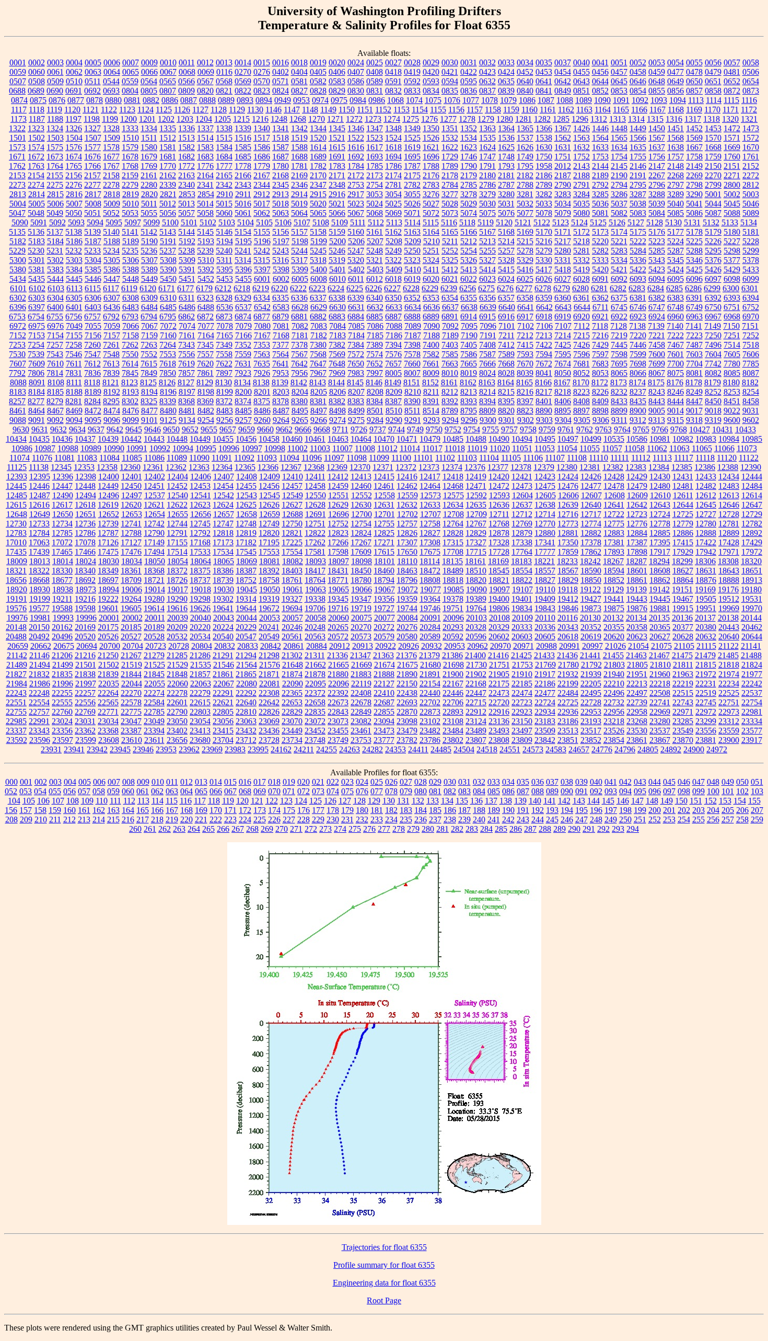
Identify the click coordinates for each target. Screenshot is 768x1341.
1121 (91, 109)
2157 (92, 175)
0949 (282, 100)
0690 (54, 90)
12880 (544, 533)
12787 (108, 533)
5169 (525, 231)
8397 (525, 401)
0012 (205, 62)
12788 (131, 533)
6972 (17, 326)
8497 (318, 410)
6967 (713, 316)
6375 (619, 297)
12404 (177, 476)
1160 (529, 109)
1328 (111, 128)
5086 (694, 213)
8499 (356, 410)
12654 (154, 514)
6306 (93, 297)
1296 (580, 118)
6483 (130, 307)
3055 (412, 194)
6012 (374, 278)
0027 (393, 62)
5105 (264, 222)
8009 (431, 373)
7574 (374, 354)
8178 (693, 382)
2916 (337, 194)
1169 (694, 109)
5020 (318, 203)
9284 (375, 420)
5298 (732, 250)
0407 (355, 71)
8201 (262, 391)
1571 (732, 137)
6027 (562, 278)
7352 (243, 344)
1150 (347, 109)
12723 (636, 514)
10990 (113, 448)
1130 (255, 109)
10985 (751, 438)
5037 (619, 203)
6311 (187, 297)
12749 (269, 523)
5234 (111, 250)
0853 (619, 90)
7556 (186, 354)
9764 (622, 429)
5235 (130, 250)
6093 (638, 278)
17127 (131, 542)
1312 (598, 118)
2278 (111, 184)
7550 (130, 354)
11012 (387, 448)
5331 (562, 260)
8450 (713, 401)
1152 (383, 109)
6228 (411, 288)
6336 (299, 297)
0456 (600, 71)
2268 (675, 175)
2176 (431, 175)
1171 (731, 109)
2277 (92, 184)
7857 (186, 373)
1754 (619, 156)
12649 (39, 514)
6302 (17, 297)
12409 (269, 476)
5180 (732, 231)
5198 (300, 241)
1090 (602, 100)
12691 (315, 514)
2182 (525, 175)
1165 (621, 109)
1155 (438, 109)
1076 (452, 100)
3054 (393, 194)
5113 (394, 222)
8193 (130, 391)
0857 (694, 90)
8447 (694, 401)
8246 (675, 391)
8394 (487, 401)
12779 (682, 523)
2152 (750, 166)
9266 (318, 420)
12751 (315, 523)
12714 (544, 514)
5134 (748, 222)
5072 (431, 213)
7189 (450, 335)
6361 (581, 297)
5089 (750, 213)
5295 (713, 250)
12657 (223, 514)
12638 (544, 504)
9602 (750, 420)
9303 (544, 420)
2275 (54, 184)
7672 (544, 363)
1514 (205, 137)
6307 (111, 297)
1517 (261, 137)
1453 (713, 128)
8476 (130, 410)
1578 (111, 147)
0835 (449, 90)
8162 (468, 382)
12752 (338, 523)
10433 (745, 429)
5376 (713, 260)
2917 (355, 194)
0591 (393, 81)
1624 (487, 147)
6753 (17, 316)
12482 (705, 486)
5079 (562, 213)
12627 (292, 504)
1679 (149, 156)
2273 (17, 184)
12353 (84, 467)
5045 (732, 203)
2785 (468, 184)
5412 (449, 269)
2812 (750, 184)
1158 (493, 109)
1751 (562, 156)
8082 (713, 373)
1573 (17, 147)
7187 (412, 335)
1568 (675, 137)
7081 (281, 326)
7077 (205, 326)
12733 (39, 523)
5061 (243, 213)
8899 (619, 410)
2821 (168, 194)
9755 (490, 429)
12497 (131, 495)
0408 (374, 71)
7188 (431, 335)
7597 (600, 354)
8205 (318, 391)
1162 (566, 109)
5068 (374, 213)
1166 (639, 109)
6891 (449, 316)
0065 (130, 71)
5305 (111, 260)
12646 (728, 504)
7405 (468, 344)
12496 (108, 495)
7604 (713, 354)
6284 (655, 288)
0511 (93, 81)
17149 (154, 542)
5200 (337, 241)
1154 (420, 109)
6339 (355, 297)
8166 (543, 382)
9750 (434, 429)
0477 (675, 71)
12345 (61, 467)
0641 (544, 81)
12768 (498, 523)
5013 (186, 203)
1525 (412, 137)
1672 (36, 156)
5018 (280, 203)
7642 (299, 363)
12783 (16, 533)
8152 (430, 382)
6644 (582, 307)
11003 (320, 448)
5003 (750, 194)
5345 (675, 260)
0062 (74, 71)
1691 (337, 156)
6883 (337, 316)
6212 (223, 288)
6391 (694, 297)
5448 (130, 278)
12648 (16, 514)
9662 (284, 429)
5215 (525, 241)
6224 (336, 288)
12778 (659, 523)
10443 (154, 438)
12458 (315, 486)
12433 (705, 476)
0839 (506, 90)
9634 (77, 429)
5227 (732, 241)
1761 (750, 156)
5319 (337, 260)
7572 (355, 354)
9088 (17, 420)
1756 (656, 156)
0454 (562, 71)
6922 (619, 316)
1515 (224, 137)
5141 (130, 231)
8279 (54, 401)
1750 (544, 156)
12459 (338, 486)
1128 (219, 109)
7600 (656, 354)
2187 (562, 175)
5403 (375, 269)
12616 (39, 504)
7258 (73, 344)
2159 (130, 175)
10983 (705, 438)
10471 (407, 438)
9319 (713, 420)
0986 (376, 100)
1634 (619, 147)
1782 (318, 166)
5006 (55, 203)
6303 (36, 297)
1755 (638, 156)
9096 (111, 420)
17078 (85, 542)
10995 (205, 448)
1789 (449, 166)
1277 (448, 118)
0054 (675, 62)
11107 (555, 457)
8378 (280, 401)
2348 (337, 184)
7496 (713, 344)
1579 (130, 147)
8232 (619, 391)
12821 (292, 533)
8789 (449, 410)
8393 (468, 401)
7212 (525, 335)
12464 (430, 486)
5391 (187, 269)
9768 (678, 429)
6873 (224, 316)
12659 (269, 514)
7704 (694, 363)
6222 (298, 288)
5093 (76, 222)
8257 (17, 401)
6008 (318, 278)
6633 (394, 307)
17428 (728, 542)
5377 (732, 260)
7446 (638, 344)
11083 (87, 457)
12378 (520, 467)
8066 (638, 373)
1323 (36, 128)
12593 (499, 495)
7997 (374, 373)
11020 (500, 448)
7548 (111, 354)
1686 (261, 156)
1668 (713, 147)
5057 (186, 213)
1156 (456, 109)
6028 (581, 278)
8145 (355, 382)
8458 (750, 401)
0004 (74, 62)
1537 (525, 137)
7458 (656, 344)
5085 (675, 213)
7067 (149, 326)
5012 (167, 203)
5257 (506, 250)
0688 (17, 90)
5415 (506, 269)
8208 (375, 391)
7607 (17, 363)
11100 (401, 457)
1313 (617, 118)
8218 (562, 391)
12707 (430, 514)
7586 (468, 354)
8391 (431, 401)
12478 (613, 486)
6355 (468, 297)
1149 (328, 109)
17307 (407, 542)
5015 (224, 203)
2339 (167, 184)
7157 (111, 335)
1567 (656, 137)
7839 (111, 373)
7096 (488, 326)
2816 (74, 194)
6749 (694, 307)
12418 (453, 476)
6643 (563, 307)
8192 (111, 391)
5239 (205, 250)
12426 (590, 476)
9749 (415, 429)
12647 (751, 504)
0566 (186, 81)
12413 (361, 476)
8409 (600, 401)
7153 (36, 335)
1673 (54, 156)
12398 (85, 476)
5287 (675, 250)
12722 (613, 514)
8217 (544, 391)
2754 (374, 184)
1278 (467, 118)
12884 (636, 533)
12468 (453, 486)
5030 (487, 203)
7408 (487, 344)
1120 (72, 109)
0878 (94, 100)
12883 (613, 533)
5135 (17, 231)
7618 (167, 363)
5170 (544, 231)
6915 (487, 316)
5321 (374, 260)
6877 (261, 316)
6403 (93, 307)
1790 (468, 166)
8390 (412, 401)
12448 (85, 486)
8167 (562, 382)
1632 (581, 147)
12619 (108, 504)
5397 (262, 269)
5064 (299, 213)
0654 (750, 81)
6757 (92, 316)
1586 (261, 147)
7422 (544, 344)
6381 (638, 297)
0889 (226, 100)
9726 (359, 429)
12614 (751, 495)
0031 (468, 62)
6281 (599, 288)
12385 (681, 467)
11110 (598, 457)
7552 (149, 354)
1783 (337, 166)
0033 (506, 62)
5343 (656, 260)
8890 (544, 410)
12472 (498, 486)
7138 (637, 326)
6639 (488, 307)
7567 (299, 354)
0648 (656, 81)
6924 (656, 316)
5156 (280, 231)
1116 (749, 100)
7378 (299, 344)
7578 (412, 354)
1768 (130, 166)
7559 (243, 354)
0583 (337, 81)
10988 (67, 448)
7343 (186, 344)
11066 (724, 448)
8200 (243, 391)
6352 (412, 297)
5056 (167, 213)
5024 (374, 203)
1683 (205, 156)
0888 (207, 100)
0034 (525, 62)
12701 (384, 514)
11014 (410, 448)
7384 (355, 344)
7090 (431, 326)
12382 (612, 467)
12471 (476, 486)
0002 (36, 62)
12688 (292, 514)
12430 (659, 476)
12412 (338, 476)
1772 (186, 166)
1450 (656, 128)
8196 (168, 391)
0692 (92, 90)
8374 (243, 401)
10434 (16, 438)
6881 (299, 316)
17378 (590, 542)
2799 (713, 184)
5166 (468, 231)
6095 (675, 278)
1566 (638, 137)
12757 (407, 523)
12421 (521, 476)
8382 (337, 401)
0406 (337, 71)
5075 (487, 213)
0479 (713, 71)
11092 (244, 457)
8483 (224, 410)
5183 (36, 241)
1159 (511, 109)
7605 (732, 354)
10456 (246, 438)
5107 (302, 222)
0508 (36, 81)
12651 (85, 514)
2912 (261, 194)
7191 (488, 335)
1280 (504, 118)
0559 (130, 81)
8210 (412, 391)
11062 (657, 448)
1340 (261, 128)
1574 (36, 147)
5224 (675, 241)
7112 (582, 326)
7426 (581, 344)
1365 (525, 128)
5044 (713, 203)
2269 (694, 175)
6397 (36, 307)
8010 (449, 373)
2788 (525, 184)
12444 (751, 476)
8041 (544, 373)
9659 (246, 429)
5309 (187, 260)
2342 (224, 184)
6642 (544, 307)
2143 (581, 166)
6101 (18, 288)
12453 (200, 486)
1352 (468, 128)
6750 (713, 307)
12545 (269, 495)
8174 (637, 382)
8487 (281, 410)
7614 (130, 363)
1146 (273, 109)
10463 (338, 438)
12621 (154, 504)
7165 (224, 335)
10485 (453, 438)
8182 (750, 382)
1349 (412, 128)
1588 (299, 147)
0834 (431, 90)
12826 (407, 533)
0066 (149, 71)
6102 (37, 288)
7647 (318, 363)
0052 (638, 62)
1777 (224, 166)
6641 (525, 307)
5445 (74, 278)
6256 (467, 288)
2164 (205, 175)
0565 (167, 81)
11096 (311, 457)
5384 (74, 269)
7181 (300, 335)
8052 (581, 373)
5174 (619, 231)
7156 (93, 335)
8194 (149, 391)
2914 (299, 194)
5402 (356, 269)
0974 (320, 100)
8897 (581, 410)
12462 (407, 486)
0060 (36, 71)
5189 (130, 241)
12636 (498, 504)
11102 (445, 457)
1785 (374, 166)
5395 (224, 269)
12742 (154, 523)
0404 (299, 71)
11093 (267, 457)
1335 (167, 128)
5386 (111, 269)
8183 (17, 391)
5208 (394, 241)
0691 (73, 90)
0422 (468, 71)
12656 (200, 514)
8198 (205, 391)
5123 (560, 222)
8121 (110, 382)
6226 (373, 288)
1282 (542, 118)
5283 (619, 250)
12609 (637, 495)
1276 (429, 118)
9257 (243, 420)
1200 (128, 118)
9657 (227, 429)
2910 (224, 194)
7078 (224, 326)
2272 (750, 175)
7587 (487, 354)
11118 (705, 457)
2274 (36, 184)
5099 (151, 222)
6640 (506, 307)
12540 (177, 495)
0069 (205, 71)
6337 (318, 297)
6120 (147, 288)
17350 (567, 542)
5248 (374, 250)
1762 (17, 166)
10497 (567, 438)
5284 (638, 250)
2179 (468, 175)
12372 (405, 467)
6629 (318, 307)
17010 (16, 542)
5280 (562, 250)
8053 (600, 373)
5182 (17, 241)
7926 (261, 373)
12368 (314, 467)
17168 (200, 542)
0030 (449, 62)
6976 (55, 326)
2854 (205, 194)
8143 (317, 382)
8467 (55, 410)
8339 (167, 401)
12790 (154, 533)
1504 (74, 137)
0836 (468, 90)
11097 (334, 457)
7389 (374, 344)
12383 (635, 467)
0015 (261, 62)
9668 (321, 429)
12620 (131, 504)
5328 (506, 260)
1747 (487, 156)
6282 (618, 288)
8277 (36, 401)
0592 (412, 81)
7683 (600, 363)
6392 (713, 297)
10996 (228, 448)
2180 (487, 175)
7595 (562, 354)
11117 (683, 457)
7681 (581, 363)
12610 (660, 495)
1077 (470, 100)
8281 (73, 401)
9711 (340, 429)
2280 (149, 184)
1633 (600, 147)
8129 (204, 382)
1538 (544, 137)
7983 (355, 373)
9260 (262, 420)
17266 (338, 542)
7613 (111, 363)
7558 (224, 354)
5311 (224, 260)
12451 (154, 486)
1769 (149, 166)
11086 (154, 457)
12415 (384, 476)
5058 (205, 213)
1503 (55, 137)
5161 (374, 231)
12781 (728, 523)
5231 (54, 250)
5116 (449, 222)
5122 (541, 222)
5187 (93, 241)
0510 (74, 81)
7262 (130, 344)
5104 (245, 222)
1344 (318, 128)
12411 (315, 476)
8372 (224, 401)
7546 (73, 354)
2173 (374, 175)
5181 (750, 231)
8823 (525, 410)
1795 (525, 166)
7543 (54, 354)
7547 (92, 354)
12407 (223, 476)
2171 (337, 175)
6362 (600, 297)
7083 (318, 326)
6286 (693, 288)
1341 (280, 128)
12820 (269, 533)
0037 (562, 62)
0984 (358, 100)
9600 (732, 420)
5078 (544, 213)
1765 (73, 166)
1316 (674, 118)
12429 (636, 476)
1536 (506, 137)
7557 (205, 354)
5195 (243, 241)
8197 (187, 391)
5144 (186, 231)
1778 (243, 166)
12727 (705, 514)
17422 (705, 542)
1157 (475, 109)
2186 (544, 175)
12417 (430, 476)
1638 (675, 147)
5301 (36, 260)
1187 (37, 118)
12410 (292, 476)
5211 (450, 241)
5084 (656, 213)
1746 (468, 156)
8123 (129, 382)
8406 (562, 401)
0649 (675, 81)
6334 (261, 297)
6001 (262, 278)
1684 (224, 156)
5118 (467, 222)
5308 (168, 260)
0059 (17, 71)
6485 (168, 307)
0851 (581, 90)
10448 (177, 438)
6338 (337, 297)
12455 (246, 486)
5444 (55, 278)
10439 (108, 438)
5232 (73, 250)
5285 (656, 250)
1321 (749, 118)
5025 (393, 203)
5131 (692, 222)
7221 (656, 335)
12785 (62, 533)
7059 (111, 326)
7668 (506, 363)
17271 (384, 542)
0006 (111, 62)
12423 (544, 476)
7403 (449, 344)
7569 (337, 354)
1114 (714, 100)
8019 (468, 373)
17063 (39, 542)
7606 (750, 354)
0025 (374, 62)
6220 (279, 288)
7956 (299, 373)
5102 (208, 222)
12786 (85, 533)
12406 (200, 476)
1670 (750, 147)
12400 (108, 476)
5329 (525, 260)
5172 (581, 231)
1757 (675, 156)
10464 (361, 438)
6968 (732, 316)
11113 (662, 457)
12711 (499, 514)
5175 (638, 231)
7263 (149, 344)
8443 (656, 401)
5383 (55, 269)
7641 (280, 363)
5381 (36, 269)
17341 (544, 542)
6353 (431, 297)
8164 (505, 382)
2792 (600, 184)
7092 (450, 326)
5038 (638, 203)
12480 (659, 486)
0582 (318, 81)
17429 (751, 542)
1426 (581, 128)
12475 (544, 486)
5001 (713, 194)
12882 (590, 533)
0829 (337, 90)
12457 (292, 486)
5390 (168, 269)
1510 (130, 137)
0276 (261, 71)
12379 (543, 467)
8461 (17, 410)
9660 (265, 429)
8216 (525, 391)
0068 (187, 71)
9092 (55, 420)
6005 (300, 278)
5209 (412, 241)
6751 (732, 307)
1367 (562, 128)
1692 (355, 156)
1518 (280, 137)
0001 (17, 62)
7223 (694, 335)
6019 (412, 278)
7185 (375, 335)
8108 (56, 382)
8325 (149, 401)
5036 (600, 203)
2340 (186, 184)
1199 (110, 118)
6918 (544, 316)
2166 (243, 175)
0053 (656, 62)
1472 (732, 128)
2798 (694, 184)
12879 (521, 533)
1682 (186, 156)
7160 (168, 335)
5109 (339, 222)
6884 (355, 316)
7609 (36, 363)
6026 (544, 278)
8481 (187, 410)
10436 (62, 438)
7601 (675, 354)
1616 (355, 147)
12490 (62, 495)
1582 (186, 147)
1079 (508, 100)
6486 (187, 307)
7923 (243, 373)
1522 (355, 137)
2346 (299, 184)
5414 (487, 269)
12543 (246, 495)
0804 (130, 90)
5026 (412, 203)
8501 (375, 410)
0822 (243, 90)
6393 (732, 297)
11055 (589, 448)
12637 (521, 504)
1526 (431, 137)
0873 (750, 90)
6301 (749, 288)
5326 (468, 260)
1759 (713, 156)
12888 (705, 533)
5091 (38, 222)
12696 (338, 514)
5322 (393, 260)
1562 (562, 137)
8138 (261, 382)
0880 (113, 100)
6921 (600, 316)
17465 (62, 551)
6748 (675, 307)
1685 (243, 156)
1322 (17, 128)
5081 (600, 213)
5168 (506, 231)
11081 (64, 457)
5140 (111, 231)
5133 (730, 222)
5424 (675, 269)
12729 (751, 514)
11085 (132, 457)
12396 (62, 476)
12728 (728, 514)
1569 (694, 137)
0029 (431, 62)
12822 (315, 533)
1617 (374, 147)
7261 (111, 344)
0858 (713, 90)
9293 (431, 420)
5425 (694, 269)
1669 (732, 147)
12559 (407, 495)
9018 (713, 410)
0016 (280, 62)
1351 (449, 128)
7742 (713, 363)
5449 (149, 278)
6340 (374, 297)
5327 (487, 260)
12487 (39, 495)
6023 (487, 278)
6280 (580, 288)
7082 (300, 326)
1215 (241, 118)
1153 (401, 109)
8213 (468, 391)
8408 (581, 401)
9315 (675, 420)
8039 (525, 373)
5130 (673, 222)
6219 (260, 288)
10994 (182, 448)
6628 (300, 307)
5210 (431, 241)
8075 (675, 373)
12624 (223, 504)
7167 (262, 335)
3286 (619, 194)
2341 (205, 184)
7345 (205, 344)
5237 (167, 250)
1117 (19, 109)
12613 (728, 495)
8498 (337, 410)
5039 (656, 203)
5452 (205, 278)
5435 (36, 278)
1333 (130, 128)
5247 (355, 250)
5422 (638, 269)
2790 (562, 184)
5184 (55, 241)
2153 (17, 175)
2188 (581, 175)
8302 (130, 401)
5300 (17, 260)
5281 (581, 250)
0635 (506, 81)
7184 (356, 335)
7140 (675, 326)
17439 (39, 551)
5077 (525, 213)
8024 (487, 373)
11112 (640, 457)
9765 (641, 429)
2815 (55, 194)
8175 (656, 382)
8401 (544, 401)
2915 (318, 194)
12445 (16, 486)
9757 (509, 429)
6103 (56, 288)
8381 (318, 401)
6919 (562, 316)
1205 (222, 118)
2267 (656, 175)
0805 (149, 90)
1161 (548, 109)
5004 (17, 203)
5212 (468, 241)
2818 (111, 194)
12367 (291, 467)
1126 (182, 109)
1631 (562, 147)
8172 (599, 382)
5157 (299, 231)
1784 (355, 166)
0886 (169, 100)
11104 (489, 457)
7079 (243, 326)
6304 (55, 297)
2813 (17, 194)
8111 (74, 382)
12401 (131, 476)
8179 (712, 382)
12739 (108, 523)
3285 (600, 194)
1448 (619, 128)
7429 (600, 344)
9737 (377, 429)
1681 (167, 156)
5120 (504, 222)
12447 (62, 486)
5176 (656, 231)
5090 (19, 222)
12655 (177, 514)
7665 (468, 363)
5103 (226, 222)
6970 (750, 316)
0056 (713, 62)
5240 (224, 250)
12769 (521, 523)
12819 (246, 533)
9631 (39, 429)
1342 (299, 128)
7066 (130, 326)
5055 (149, 213)
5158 (318, 231)
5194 (224, 241)
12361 (153, 467)
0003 (55, 62)
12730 (16, 523)
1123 (127, 109)
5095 (114, 222)
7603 (694, 354)
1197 (73, 118)
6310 (168, 297)
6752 (750, 307)
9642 (115, 429)
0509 (55, 81)
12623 (200, 504)
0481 (732, 71)
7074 (187, 326)
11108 (577, 457)
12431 (682, 476)
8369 (205, 401)
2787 (506, 184)
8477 (149, 410)
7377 (280, 344)
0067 (168, 71)
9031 (750, 410)
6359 (544, 297)
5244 (299, 250)
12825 (384, 533)
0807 (167, 90)
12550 (315, 495)
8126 (167, 382)
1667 (694, 147)
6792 (111, 316)
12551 (338, 495)
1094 (677, 100)
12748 (246, 523)
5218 (581, 241)
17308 (430, 542)
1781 (299, 166)
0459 (656, 71)
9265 (300, 420)
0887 (188, 100)
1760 (732, 156)
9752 (453, 429)
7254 (36, 344)
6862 (186, 316)
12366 (268, 467)
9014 (675, 410)
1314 (636, 118)
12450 (131, 486)
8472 (93, 410)
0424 (506, 71)
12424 (567, 476)
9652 (190, 429)
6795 (167, 316)
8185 (55, 391)
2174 (393, 175)
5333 (600, 260)
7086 (375, 326)
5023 (355, 203)
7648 (337, 363)
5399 (300, 269)
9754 (471, 429)
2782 (412, 184)
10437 (85, 438)
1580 (149, 147)
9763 (603, 429)
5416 (525, 269)
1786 (393, 166)
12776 (636, 523)
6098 (732, 278)
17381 (613, 542)
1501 (17, 137)
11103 (467, 457)
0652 (732, 81)
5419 (581, 269)
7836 (92, 373)
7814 (54, 373)
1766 (92, 166)
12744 (177, 523)
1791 (487, 166)
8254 (750, 391)
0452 (525, 71)
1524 (393, 137)
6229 (430, 288)
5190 (149, 241)
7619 (186, 363)
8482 (205, 410)
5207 (375, 241)
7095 (469, 326)
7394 (393, 344)
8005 (393, 373)
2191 (638, 175)
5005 (36, 203)
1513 (186, 137)
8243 (656, 391)
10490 (498, 438)
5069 (393, 213)
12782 (751, 523)
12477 (590, 486)
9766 (659, 429)
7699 (656, 363)
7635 (261, 363)
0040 (581, 62)
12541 (200, 495)
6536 (224, 307)
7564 (280, 354)
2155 (54, 175)
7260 (92, 344)
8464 (36, 410)
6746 (638, 307)
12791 (177, 533)
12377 (497, 467)
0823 (261, 90)
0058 (750, 62)
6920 (581, 316)
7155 (74, 335)
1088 (564, 100)
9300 (488, 420)
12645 (705, 504)
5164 (431, 231)
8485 (243, 410)
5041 (694, 203)
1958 (544, 166)
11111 (619, 457)
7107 (563, 326)
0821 (224, 90)
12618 (85, 504)
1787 (412, 166)
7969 (337, 373)
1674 (73, 156)
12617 (62, 504)
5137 (54, 231)
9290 (394, 420)
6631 (356, 307)
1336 (186, 128)
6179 (204, 288)
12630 (361, 504)
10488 (476, 438)
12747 (223, 523)
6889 (431, 316)
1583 (205, 147)
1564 (600, 137)
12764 (453, 523)
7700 (675, 363)
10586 (636, 438)
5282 (600, 250)
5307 (149, 260)
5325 (449, 260)
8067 (656, 373)
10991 (136, 448)
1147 (292, 109)
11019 (477, 448)
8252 (713, 391)
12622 (177, 504)
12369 (337, 467)
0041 (600, 62)
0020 (337, 62)
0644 (600, 81)
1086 (527, 100)
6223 (317, 288)
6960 (675, 316)
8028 (506, 373)
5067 (355, 213)
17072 (62, 542)
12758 (430, 523)
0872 (732, 90)
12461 (384, 486)
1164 (603, 109)
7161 (187, 335)
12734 (62, 523)
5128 (654, 222)
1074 (414, 100)
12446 (39, 486)
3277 (449, 194)
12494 (85, 495)
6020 (431, 278)
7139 (656, 326)
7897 (224, 373)
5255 (487, 250)
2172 (355, 175)
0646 (638, 81)
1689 (318, 156)
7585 (449, 354)
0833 (412, 90)
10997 (251, 448)
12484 (751, 486)
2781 (393, 184)
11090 (199, 457)
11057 (612, 448)
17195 (269, 542)
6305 (74, 297)
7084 (337, 326)
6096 (694, 278)
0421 (449, 71)
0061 (55, 71)
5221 (619, 241)
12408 (246, 476)
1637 (656, 147)
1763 (36, 166)
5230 (36, 250)
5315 (261, 260)
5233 (92, 250)
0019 (318, 62)
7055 (93, 326)
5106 (283, 222)
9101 (149, 420)
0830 (355, 90)
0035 (544, 62)
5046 (750, 203)
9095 (93, 420)
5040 (675, 203)
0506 (750, 71)
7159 (149, 335)
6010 (337, 278)
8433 (619, 401)
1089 (583, 100)
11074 (19, 457)
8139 (280, 382)
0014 (243, 62)
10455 (223, 438)
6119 (129, 288)
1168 (676, 109)
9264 (281, 420)
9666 (303, 429)
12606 (568, 495)
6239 (448, 288)
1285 (561, 118)
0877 (75, 100)
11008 (365, 448)
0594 (449, 81)
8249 (694, 391)
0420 (431, 71)
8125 (148, 382)
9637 (96, 429)
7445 (619, 344)
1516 (243, 137)
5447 (111, 278)
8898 (600, 410)
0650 (694, 81)
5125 (598, 222)
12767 (476, 523)
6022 (468, 278)
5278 (525, 250)
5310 (205, 260)
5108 (320, 222)
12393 (16, 476)
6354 (449, 297)
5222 (638, 241)
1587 (280, 147)
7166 (243, 335)
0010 (168, 62)
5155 (261, 231)
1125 (164, 109)
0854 (638, 90)
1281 (523, 118)
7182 (318, 335)
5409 (394, 269)
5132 (711, 222)
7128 (618, 326)
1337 (205, 128)
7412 (506, 344)
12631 (384, 504)
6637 (450, 307)
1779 (261, 166)
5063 (280, 213)
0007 (130, 62)
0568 (224, 81)
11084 (109, 457)
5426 (713, 269)
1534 (468, 137)
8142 (298, 382)
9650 (171, 429)
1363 (487, 128)
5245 (318, 250)
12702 (407, 514)
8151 (411, 382)
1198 (92, 118)
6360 (562, 297)
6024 (506, 278)
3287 (638, 194)
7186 (394, 335)
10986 (21, 448)
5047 (17, 213)
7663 (449, 363)
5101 (189, 222)
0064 (111, 71)
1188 (55, 118)
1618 (393, 147)
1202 (166, 118)
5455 (243, 278)
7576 (393, 354)
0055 (694, 62)
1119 (54, 109)
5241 (243, 250)
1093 (658, 100)
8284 (92, 401)
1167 (657, 109)
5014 (205, 203)
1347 (374, 128)
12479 (636, 486)
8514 (431, 410)
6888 (412, 316)
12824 (361, 533)
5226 (713, 241)
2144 (600, 166)
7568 (318, 354)
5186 (74, 241)
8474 (111, 410)
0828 (318, 90)
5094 (95, 222)
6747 (656, 307)
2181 (506, 175)
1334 (149, 128)
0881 (132, 100)
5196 (262, 241)
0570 (261, 81)
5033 (544, 203)
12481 (682, 486)
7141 (693, 326)
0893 (245, 100)
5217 (562, 241)
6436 (111, 307)
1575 (54, 147)
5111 (358, 222)
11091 (222, 457)
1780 (280, 166)
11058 (634, 448)
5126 (617, 222)
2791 (581, 184)
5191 (168, 241)
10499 (590, 438)
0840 (525, 90)
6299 (712, 288)
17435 (16, 551)
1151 (365, 109)
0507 (17, 81)
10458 (269, 438)
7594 (544, 354)
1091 (621, 100)
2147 (656, 166)
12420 (498, 476)
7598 (619, 354)
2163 (186, 175)
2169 (299, 175)
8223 (581, 391)
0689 (36, 90)
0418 (393, 71)
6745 (619, 307)
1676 (92, 156)
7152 (17, 335)
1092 (640, 100)
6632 (375, 307)
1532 (449, 137)
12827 (430, 533)
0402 (280, 71)
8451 (732, 401)
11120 (727, 457)
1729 (449, 156)
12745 (200, 523)
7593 (525, 354)
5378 (750, 260)
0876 (57, 100)
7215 (581, 335)
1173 (18, 118)
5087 (713, 213)
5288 (694, 250)
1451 (675, 128)
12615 (16, 504)
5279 (544, 250)
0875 (38, 100)
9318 (694, 420)
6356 (487, 297)
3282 (544, 194)
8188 (74, 391)
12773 (567, 523)
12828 (453, 533)
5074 (468, 213)
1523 (374, 137)
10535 (613, 438)
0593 (431, 81)
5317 (299, 260)
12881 (567, 533)
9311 (619, 420)
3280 (506, 194)
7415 (525, 344)
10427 (699, 429)
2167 (261, 175)
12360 (130, 467)
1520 (318, 137)
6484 (149, 307)
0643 (581, 81)
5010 (130, 203)
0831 (374, 90)
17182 (246, 542)
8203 (281, 391)
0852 (600, 90)
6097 (713, 278)
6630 (337, 307)
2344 (261, 184)
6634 (412, 307)
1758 (694, 156)
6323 (205, 297)
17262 (315, 542)
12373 (428, 467)
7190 (469, 335)
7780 (732, 363)
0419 (412, 71)
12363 (199, 467)
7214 (562, 335)
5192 (187, 241)
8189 (93, 391)
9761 (565, 429)
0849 (562, 90)
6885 (374, 316)
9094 (74, 420)
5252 (449, 250)
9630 (21, 429)
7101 (506, 326)
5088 (732, 213)
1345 (337, 128)
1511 (149, 137)
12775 (613, 523)
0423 (487, 71)
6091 (600, 278)
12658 (246, 514)
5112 (376, 222)
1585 (243, 147)
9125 (168, 420)
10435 (39, 438)
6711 (600, 307)
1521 (337, 137)
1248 (279, 118)
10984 (728, 438)
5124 (579, 222)
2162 (167, 175)
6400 (55, 307)
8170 (581, 382)
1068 (395, 100)
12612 (705, 495)
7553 (167, 354)
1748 (506, 156)
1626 (525, 147)
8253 (732, 391)
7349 (224, 344)
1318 (711, 118)
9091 (36, 420)
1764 (54, 166)
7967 (318, 373)
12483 (728, 486)
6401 (74, 307)
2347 (318, 184)
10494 (521, 438)
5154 (243, 231)
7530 (17, 354)
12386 (704, 467)
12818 (223, 533)
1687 (280, 156)
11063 (679, 448)
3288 (656, 194)
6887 (393, 316)
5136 (36, 231)
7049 (74, 326)
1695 (412, 156)
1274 (391, 118)
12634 (453, 504)
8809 (487, 410)
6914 (468, 316)
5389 (149, 269)
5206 (356, 241)
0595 (468, 81)
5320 (355, 260)
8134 (242, 382)
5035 (581, 203)
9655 (209, 429)
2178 (449, 175)
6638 (469, 307)
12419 (476, 476)
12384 (658, 467)
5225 (694, 241)
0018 (299, 62)
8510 (394, 410)
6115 (93, 288)
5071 (412, 213)
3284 (581, 194)
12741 (131, 523)
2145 (619, 166)
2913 (280, 194)
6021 (449, 278)
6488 (205, 307)
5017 (261, 203)
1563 (581, 137)
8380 (299, 401)
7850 (167, 373)
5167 (487, 231)
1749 (525, 156)
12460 (361, 486)
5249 (393, 250)
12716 (567, 514)
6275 (486, 288)
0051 (619, 62)
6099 (750, 278)
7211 (506, 335)
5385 (93, 269)
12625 (246, 504)
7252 (750, 335)
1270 (316, 118)
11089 (177, 457)
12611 (683, 495)
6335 (280, 297)
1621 (431, 147)
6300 (731, 288)
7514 (732, 344)
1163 (584, 109)
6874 (243, 316)
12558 (384, 495)
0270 (243, 71)
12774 (590, 523)
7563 (261, 354)
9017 (694, 410)
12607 (591, 495)
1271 (335, 118)
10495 (544, 438)
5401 (337, 269)
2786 (487, 184)
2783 (431, 184)
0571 (280, 81)
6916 (506, 316)
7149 (712, 326)
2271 (732, 175)
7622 (224, 363)
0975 (339, 100)
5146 (224, 231)
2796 (656, 184)
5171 (562, 231)
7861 (205, 373)
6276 (505, 288)
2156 (73, 175)
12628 (315, 504)
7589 (506, 354)
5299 (750, 250)
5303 (74, 260)
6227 (392, 288)
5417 (544, 269)
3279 (487, 194)
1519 (299, 137)
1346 (355, 128)
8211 (431, 391)
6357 (506, 297)
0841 (544, 90)
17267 (361, 542)
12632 (407, 504)
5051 (92, 213)
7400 (431, 344)
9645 (133, 429)
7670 (525, 363)
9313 (656, 420)
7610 (55, 363)
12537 (154, 495)
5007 (74, 203)
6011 (356, 278)
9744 (396, 429)
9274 (337, 420)
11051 (522, 448)
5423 (656, 269)
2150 (713, 166)
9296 (469, 420)
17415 (682, 542)
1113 (696, 100)
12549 (292, 495)
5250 (412, 250)
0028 (412, 62)
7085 (356, 326)
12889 (728, 533)
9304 (563, 420)
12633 (430, 504)
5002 (732, 194)
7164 (205, 335)
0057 (732, 62)
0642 (562, 81)
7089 (412, 326)
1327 (92, 128)
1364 (506, 128)
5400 (318, 269)
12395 (39, 476)
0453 (544, 71)
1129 (237, 109)
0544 (111, 81)
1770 (167, 166)
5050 (73, 213)
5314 (243, 260)
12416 (407, 476)
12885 (659, 533)
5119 (486, 222)
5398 (281, 269)
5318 (318, 260)
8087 (750, 373)
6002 (281, 278)
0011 (187, 62)
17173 (223, 542)
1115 (731, 100)
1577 (92, 147)
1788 (431, 166)
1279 (486, 118)
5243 (280, 250)
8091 (37, 382)
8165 (524, 382)
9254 (205, 420)
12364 (222, 467)
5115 (431, 222)
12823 (338, 533)
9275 (356, 420)
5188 (111, 241)
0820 (205, 90)
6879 (280, 316)
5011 (149, 203)
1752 (581, 156)
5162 (393, 231)
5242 (261, 250)
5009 (111, 203)
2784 (449, 184)
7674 (562, 363)
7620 (205, 363)
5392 (205, 269)
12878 (498, 533)
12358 (107, 467)
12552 (361, 495)
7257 (54, 344)
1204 (203, 118)
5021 (337, 203)
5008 (93, 203)
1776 (205, 166)
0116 (224, 71)
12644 (682, 504)
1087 (546, 100)
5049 (54, 213)
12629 (338, 504)
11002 (297, 448)
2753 (355, 184)
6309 (149, 297)
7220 (638, 335)
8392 (449, 401)
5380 (17, 269)
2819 (130, 194)
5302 (55, 260)
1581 (167, 147)
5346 (694, 260)
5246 (337, 250)
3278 (468, 194)
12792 (200, 533)
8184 (36, 391)
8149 (393, 382)
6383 (675, 297)
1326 (73, 128)
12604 (522, 495)
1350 (431, 128)
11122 (749, 457)
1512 (167, 137)
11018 (455, 448)
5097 (132, 222)
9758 (528, 429)
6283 (637, 288)
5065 (318, 213)
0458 (638, 71)
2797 (675, 184)
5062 (261, 213)
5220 (600, 241)
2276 (73, 184)
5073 (449, 213)
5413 (468, 269)
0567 (205, 81)
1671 (17, 156)
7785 (750, 363)
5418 (562, 269)
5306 (130, 260)
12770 (544, 523)
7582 (431, 354)
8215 (506, 391)
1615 (337, 147)
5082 (619, 213)
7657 (393, 363)
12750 (292, 523)
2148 (675, 166)
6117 (111, 288)
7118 (600, 326)
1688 (299, 156)
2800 (732, 184)
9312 (638, 420)
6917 (525, 316)
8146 (374, 382)
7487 (694, 344)
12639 (567, 504)
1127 (200, 109)
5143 (167, 231)
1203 (185, 118)
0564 (149, 81)
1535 (487, 137)
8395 (506, 401)
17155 (177, 542)
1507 (93, 137)
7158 (130, 335)
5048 (36, 213)
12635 (476, 504)
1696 (431, 156)
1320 (730, 118)
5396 (243, 269)
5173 (600, 231)
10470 (384, 438)
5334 (619, 260)
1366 (544, 128)
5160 (355, 231)
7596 (581, 354)
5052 (111, 213)
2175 (412, 175)
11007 (342, 448)
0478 (694, 71)
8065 (619, 373)
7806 (36, 373)
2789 (544, 184)
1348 (393, 128)
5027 (431, 203)
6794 (149, 316)
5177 (675, 231)
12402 (154, 476)
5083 (638, 213)
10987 (44, 448)
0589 (374, 81)
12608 (614, 495)
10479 (430, 438)
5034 (562, 203)
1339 (243, 128)
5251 (431, 250)
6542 (262, 307)
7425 (562, 344)
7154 (55, 335)
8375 (261, 401)
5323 (412, 260)
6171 (166, 288)
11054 (567, 448)
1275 (410, 118)
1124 (145, 109)
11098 (356, 457)
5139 (92, 231)
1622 (449, 147)
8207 (356, 391)
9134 (187, 420)
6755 (54, 316)
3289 (675, 194)
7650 (355, 363)
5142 (149, 231)
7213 (544, 335)
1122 (109, 109)
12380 (566, 467)
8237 (638, 391)
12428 (613, 476)
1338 (224, 128)
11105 (511, 457)
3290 (694, 194)
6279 (561, 288)
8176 (675, 382)
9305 (582, 420)
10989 (90, 448)
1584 (224, 147)
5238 (186, 250)
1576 (73, 147)
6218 (242, 288)
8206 (337, 391)
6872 (205, 316)
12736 (85, 523)
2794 (619, 184)
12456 (269, 486)
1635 (638, 147)
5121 (523, 222)
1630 (544, 147)
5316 (280, 260)
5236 (149, 250)
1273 (373, 118)
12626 (269, 504)
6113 (74, 288)
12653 (131, 514)
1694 (393, 156)
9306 (600, 420)
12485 (16, 495)
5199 (318, 241)
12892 (751, 533)
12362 (176, 467)
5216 (544, 241)
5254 (468, 250)
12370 (360, 467)
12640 (590, 504)
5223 (656, 241)
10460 (292, 438)
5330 (544, 260)
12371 (383, 467)
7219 (619, 335)
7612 (92, 363)
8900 (638, 410)
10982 (682, 438)
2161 (149, 175)
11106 (533, 457)
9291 (412, 420)
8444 (675, 401)
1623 (468, 147)
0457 (619, 71)
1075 (433, 100)
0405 (318, 71)
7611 (74, 363)
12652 (108, 514)
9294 (450, 420)
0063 (93, 71)
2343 (243, 184)
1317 (692, 118)
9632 (58, 429)
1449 (638, 128)
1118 (36, 109)
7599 (638, 354)
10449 (200, 438)
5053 (130, 213)
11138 (39, 467)
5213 (487, 241)
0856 (675, 90)
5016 (243, 203)
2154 (36, 175)
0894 (263, 100)
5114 (412, 222)
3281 (525, 194)
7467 (675, 344)
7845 (130, 373)
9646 (152, 429)
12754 (361, 523)
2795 (638, 184)
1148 (310, 109)
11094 (289, 457)
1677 (111, 156)
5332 (581, 260)
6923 (638, 316)
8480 (168, 410)
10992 (159, 448)
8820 (506, 410)
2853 (187, 194)
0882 (151, 100)
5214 (506, 241)
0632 (487, 81)
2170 (318, 175)
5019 (299, 203)
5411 (431, 269)
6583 (281, 307)
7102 (525, 326)
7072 (168, 326)
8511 (412, 410)
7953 (280, 373)
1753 (600, 156)
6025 (525, 278)
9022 (732, 410)
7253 (17, 344)
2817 (93, 194)
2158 (111, 175)
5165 (449, 231)
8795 (468, 410)
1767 (111, 166)
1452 (694, 128)
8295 (111, 401)
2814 (36, 194)
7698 (638, 363)
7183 (337, 335)
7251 (732, 335)
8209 (394, 391)
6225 (354, 288)
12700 (361, 514)
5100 (170, 222)
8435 (638, 401)
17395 (659, 542)
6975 (36, 326)
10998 (274, 448)
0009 (149, 62)
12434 (728, 476)
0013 (224, 62)
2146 (638, 166)
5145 (205, 231)
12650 (62, 514)
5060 (224, 213)
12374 (451, 467)
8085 (732, 373)
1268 (297, 118)
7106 (544, 326)
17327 (476, 542)
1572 (750, 137)
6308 (130, 297)
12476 (567, 486)
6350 (393, 297)
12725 (682, 514)
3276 (431, 194)
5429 (732, 269)
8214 (487, 391)
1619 (412, 147)
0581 (299, 81)
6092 (619, 278)
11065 (702, 448)
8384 (374, 401)
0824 (280, 90)
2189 (600, 175)
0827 (299, 90)
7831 (73, 373)
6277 (524, 288)
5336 (638, 260)
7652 (374, 363)
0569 (243, 81)
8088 (18, 382)
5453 (224, 278)
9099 (130, 420)
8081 (694, 373)
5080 (581, 213)
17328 (498, 542)
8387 (393, 401)
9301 (506, 420)
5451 (187, 278)
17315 (453, 542)
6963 (694, 316)
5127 (635, 222)
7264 (167, 344)
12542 (223, 495)
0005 (93, 62)
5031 (506, 203)
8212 (449, 391)
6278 (542, 288)
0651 (713, 81)
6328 (224, 297)
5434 (17, 278)
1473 (750, 128)
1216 (260, 118)
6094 (656, 278)
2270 (713, 175)
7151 (750, 326)
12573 (430, 495)
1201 (147, 118)
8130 (223, 382)
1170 (712, 109)
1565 (619, 137)
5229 (17, 250)
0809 (186, 90)
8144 (336, 382)
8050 (562, 373)
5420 (600, 269)
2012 (562, 166)
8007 (412, 373)
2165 (224, 175)
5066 (337, 213)
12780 (705, 523)
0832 (393, 90)
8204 (300, 391)
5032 (525, 203)
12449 (108, 486)
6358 (525, 297)
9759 (547, 429)
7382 (337, 344)
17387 (636, 542)
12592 (476, 495)
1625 (506, 147)
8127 (186, 382)
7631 (243, 363)
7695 (619, 363)
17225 (292, 542)
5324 (431, 260)
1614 (318, 147)
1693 (374, 156)
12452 (177, 486)
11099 (379, 457)
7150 (731, 326)
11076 (42, 457)
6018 (393, 278)
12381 (589, 467)
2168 (280, 175)
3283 (562, 194)
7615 (149, 363)
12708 (453, 514)
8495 (300, 410)
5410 (412, 269)
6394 (750, 297)
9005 (656, 410)
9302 (525, 420)
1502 (36, 137)
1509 (111, 137)
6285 (674, 288)
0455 (581, 71)
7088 (394, 326)
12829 (476, 533)
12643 (659, 504)
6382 (656, 297)
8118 (92, 382)
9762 (584, 429)
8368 (186, 401)
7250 (713, 335)
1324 (54, 128)
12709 (476, 514)
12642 (636, 504)
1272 (354, 118)
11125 (17, 467)
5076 (506, 213)
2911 (243, 194)
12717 (590, 514)
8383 (355, 401)
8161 (449, 382)
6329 (243, 297)
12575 (453, 495)
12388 (727, 467)
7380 (318, 344)
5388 (130, 269)
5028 (449, 203)
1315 (655, 118)
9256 (224, 420)
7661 (431, 363)
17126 (108, 542)
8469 (74, 410)
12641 (613, 504)
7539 (36, 354)
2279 (130, 184)
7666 (487, 363)
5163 (412, 231)
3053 (374, 194)
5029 (468, 203)
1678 (130, 156)
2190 (619, 175)
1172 (749, 109)
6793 (130, 316)
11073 (747, 448)
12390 (750, 467)
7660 (412, 363)
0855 (656, 90)
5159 (337, 231)
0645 (619, 81)
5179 (713, 231)
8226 (600, 391)
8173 (618, 382)
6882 (318, 316)
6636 (431, 307)
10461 (315, 438)
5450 (168, 278)
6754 (36, 316)
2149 (694, 166)
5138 (73, 231)
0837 (487, 90)
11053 (544, 448)
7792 (17, 373)
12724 (659, 514)
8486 (262, 410)
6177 (185, 288)
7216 (600, 335)
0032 (487, 62)
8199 (224, 391)
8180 (731, 382)
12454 (223, 486)
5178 (694, 231)
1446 (600, 128)
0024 (355, 62)
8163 (487, 382)
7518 (750, 344)
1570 (713, 137)
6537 (243, 307)
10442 (131, 438)
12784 (39, 533)
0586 (355, 81)
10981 (659, 438)
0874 (19, 100)
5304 (93, 260)
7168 (281, 335)
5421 (619, 269)
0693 (111, 90)
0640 (525, 81)
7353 (261, 344)
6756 (73, 316)
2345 (280, 184)
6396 (17, 307)
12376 (474, 467)
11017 (432, 448)
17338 (521, 542)
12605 (545, 495)
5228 (750, 241)
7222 (675, 335)
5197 (281, 241)
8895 (562, 410)
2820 (149, 194)
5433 (750, 269)
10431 (722, 429)
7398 (412, 344)
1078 (489, 100)
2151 (732, 166)
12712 (521, 514)
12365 (245, 467)
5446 (93, 278)
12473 (521, 486)
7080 (262, 326)
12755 (384, 523)
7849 (149, 373)
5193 (205, 241)
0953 (301, 100)
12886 (682, 533)
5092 (57, 222)
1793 (506, 166)
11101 (423, 457)
